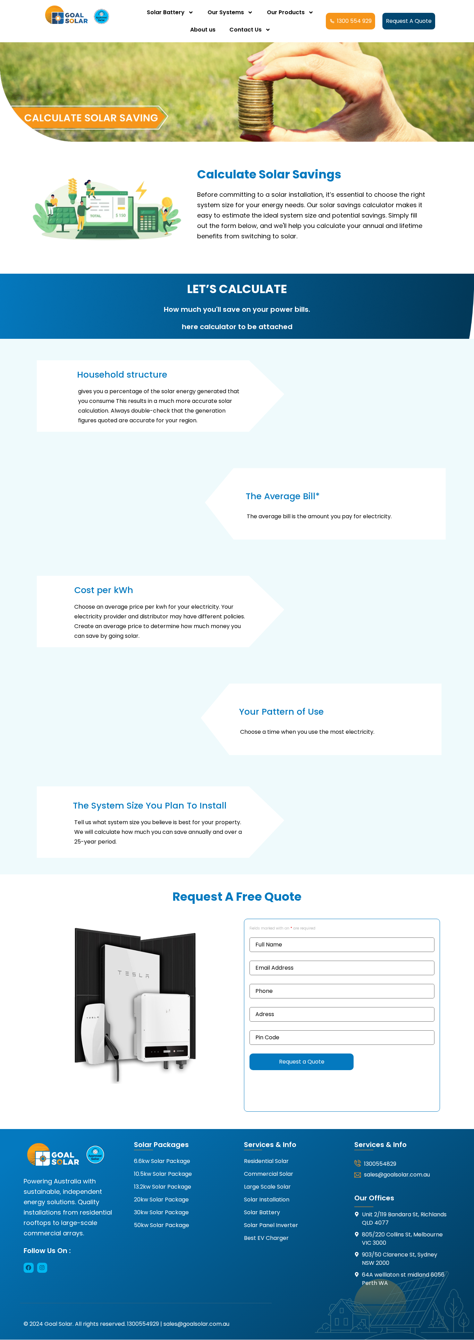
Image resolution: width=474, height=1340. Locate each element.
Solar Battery (166, 12)
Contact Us (245, 30)
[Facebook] (29, 1268)
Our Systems (226, 12)
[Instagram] (42, 1268)
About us (202, 30)
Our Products (286, 12)
